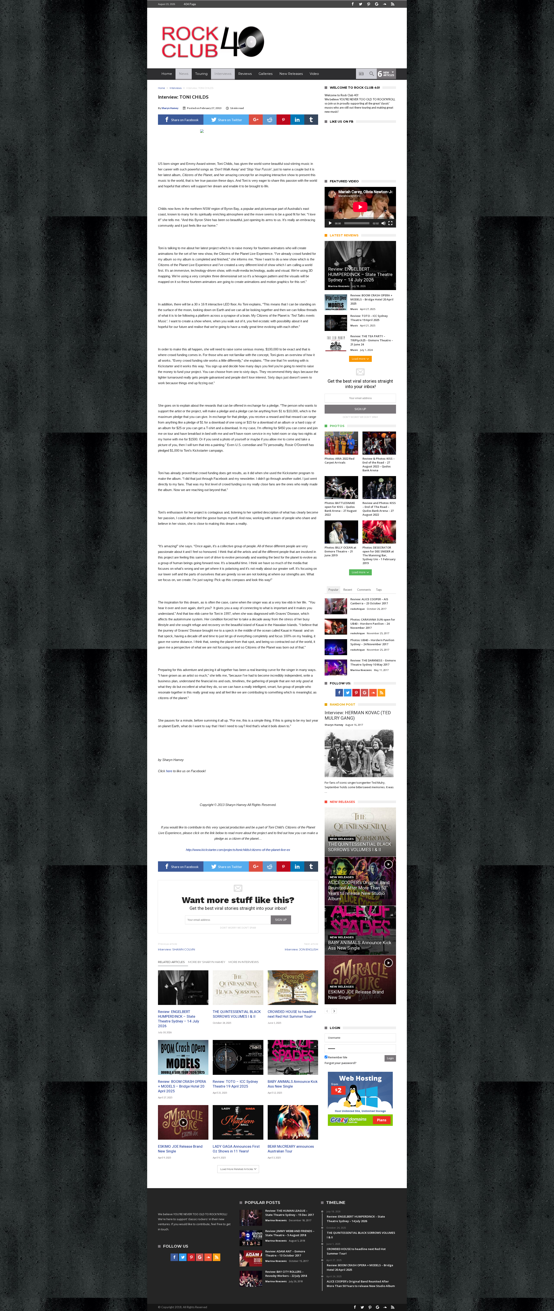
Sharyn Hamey (169, 108)
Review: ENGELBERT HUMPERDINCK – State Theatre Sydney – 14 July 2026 (178, 1018)
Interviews (176, 88)
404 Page (190, 4)
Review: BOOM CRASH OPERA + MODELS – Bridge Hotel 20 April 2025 (182, 1086)
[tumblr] (311, 119)
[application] (360, 207)
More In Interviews (244, 962)
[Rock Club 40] (212, 23)
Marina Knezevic (338, 286)
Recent (347, 589)
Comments (364, 589)
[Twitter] (360, 4)
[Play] (330, 223)
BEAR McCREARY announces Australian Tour (291, 1148)
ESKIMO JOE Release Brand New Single (180, 1148)
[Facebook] (352, 4)
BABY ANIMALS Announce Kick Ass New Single (292, 1083)
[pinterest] (283, 119)
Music (354, 309)
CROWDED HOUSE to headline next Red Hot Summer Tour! (292, 1014)
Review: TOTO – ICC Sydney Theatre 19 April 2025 (235, 1083)
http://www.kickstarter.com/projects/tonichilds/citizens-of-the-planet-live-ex (238, 850)
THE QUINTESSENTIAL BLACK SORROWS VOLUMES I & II (237, 1014)
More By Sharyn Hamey (206, 962)
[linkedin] (297, 119)
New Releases (342, 839)
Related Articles (171, 962)
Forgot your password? (340, 1063)
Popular (333, 589)
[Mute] (383, 223)
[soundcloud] (384, 4)
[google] (256, 119)
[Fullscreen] (390, 223)
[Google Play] (376, 4)
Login (390, 1058)
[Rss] (392, 4)
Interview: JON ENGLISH (301, 946)
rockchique (357, 608)
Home (161, 88)
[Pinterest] (368, 4)
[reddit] (270, 119)
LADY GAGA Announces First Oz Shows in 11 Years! (236, 1148)
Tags (379, 589)
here (169, 771)
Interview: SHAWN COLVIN (176, 946)
